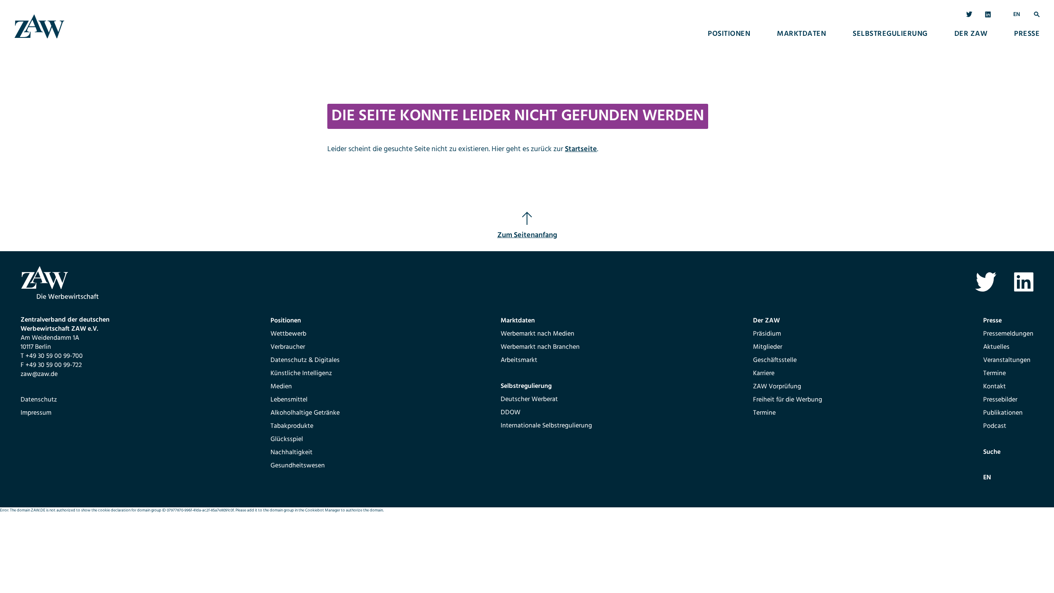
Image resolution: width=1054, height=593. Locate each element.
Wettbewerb (288, 334)
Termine (764, 413)
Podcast (994, 426)
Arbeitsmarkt (519, 360)
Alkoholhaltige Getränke (305, 413)
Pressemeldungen (1008, 334)
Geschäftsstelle (775, 360)
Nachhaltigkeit (291, 452)
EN (1017, 14)
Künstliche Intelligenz (301, 373)
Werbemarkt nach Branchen (540, 347)
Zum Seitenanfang (527, 235)
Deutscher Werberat (529, 399)
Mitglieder (767, 347)
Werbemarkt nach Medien (537, 334)
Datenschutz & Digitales (305, 360)
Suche (1037, 14)
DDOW (510, 412)
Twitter (969, 14)
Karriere (763, 373)
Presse (1027, 34)
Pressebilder (1000, 400)
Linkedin (988, 14)
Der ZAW (971, 34)
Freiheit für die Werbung (787, 400)
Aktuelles (996, 347)
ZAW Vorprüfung (777, 386)
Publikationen (1003, 413)
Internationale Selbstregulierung (546, 425)
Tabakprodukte (291, 426)
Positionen (729, 34)
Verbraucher (287, 347)
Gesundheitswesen (297, 465)
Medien (281, 386)
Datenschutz (39, 400)
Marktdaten (801, 34)
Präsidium (767, 334)
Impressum (36, 413)
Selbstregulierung (890, 34)
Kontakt (994, 386)
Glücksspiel (286, 439)
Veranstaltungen (1007, 360)
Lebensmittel (289, 400)
